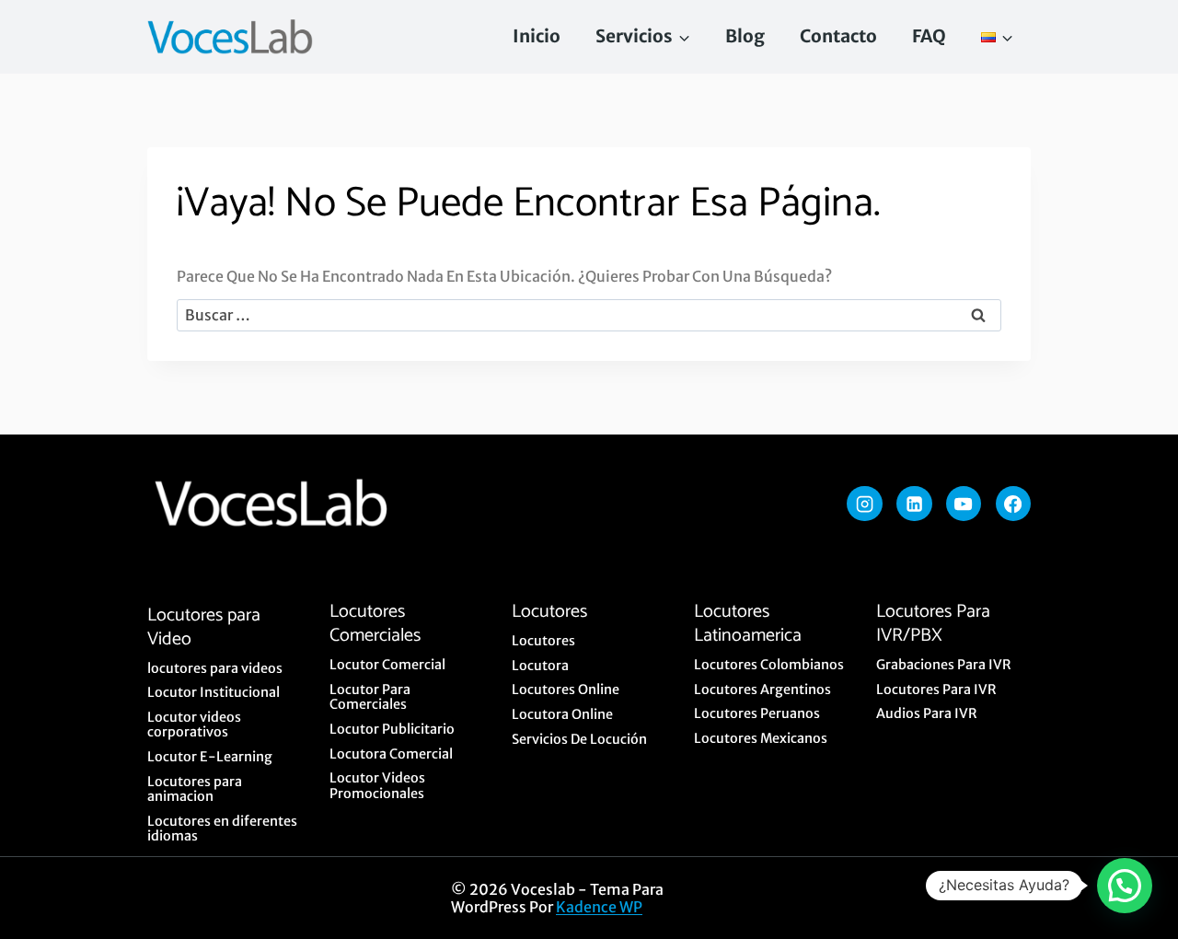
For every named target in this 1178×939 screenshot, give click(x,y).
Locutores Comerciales (375, 624)
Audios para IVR (926, 713)
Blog (745, 36)
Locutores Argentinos (762, 689)
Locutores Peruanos (757, 713)
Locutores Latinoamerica (748, 624)
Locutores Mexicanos (760, 738)
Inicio (536, 36)
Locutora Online (562, 714)
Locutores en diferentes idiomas (222, 829)
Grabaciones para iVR (943, 664)
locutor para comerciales (369, 697)
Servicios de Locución (579, 739)
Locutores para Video (203, 627)
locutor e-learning (209, 756)
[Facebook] (1013, 503)
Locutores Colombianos (769, 664)
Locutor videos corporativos (194, 725)
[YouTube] (963, 503)
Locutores (549, 612)
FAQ (929, 36)
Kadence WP (599, 907)
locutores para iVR (936, 689)
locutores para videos (215, 668)
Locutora (540, 665)
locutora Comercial (391, 754)
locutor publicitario (392, 729)
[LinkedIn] (913, 503)
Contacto (838, 36)
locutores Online (565, 689)
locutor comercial (387, 664)
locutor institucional (213, 692)
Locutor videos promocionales (377, 786)
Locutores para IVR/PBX (933, 624)
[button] (1124, 885)
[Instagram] (864, 503)
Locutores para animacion (194, 789)
